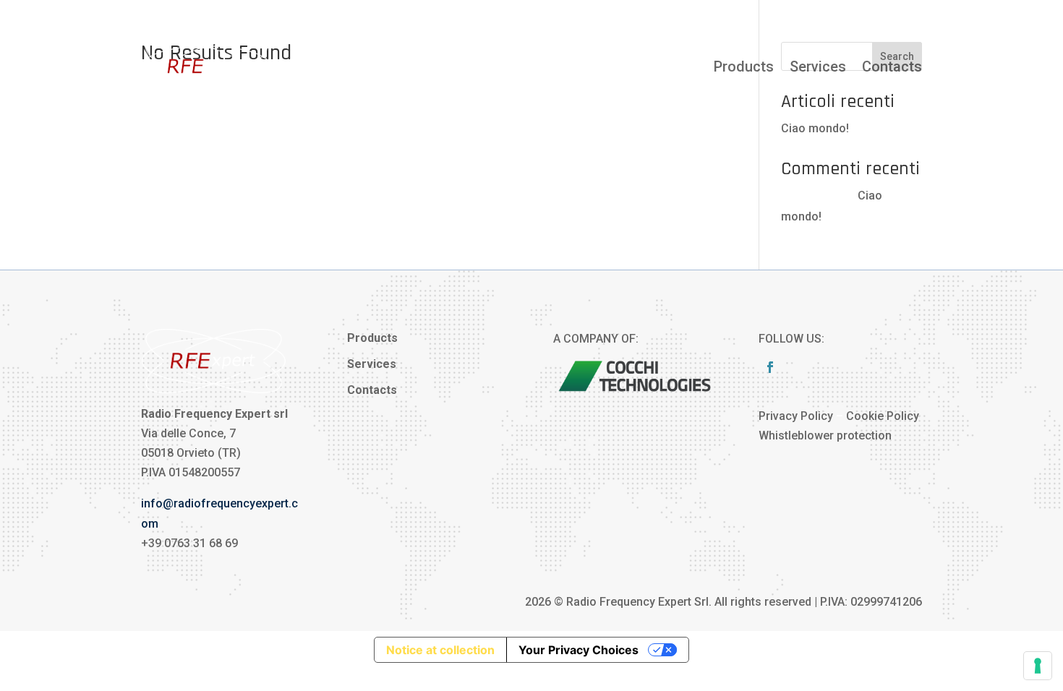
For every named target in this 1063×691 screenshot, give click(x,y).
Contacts (892, 66)
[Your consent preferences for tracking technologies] (1037, 665)
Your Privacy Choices (578, 650)
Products (744, 66)
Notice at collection (440, 650)
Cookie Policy (882, 416)
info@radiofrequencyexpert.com (839, 13)
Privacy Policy (796, 416)
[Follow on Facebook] (770, 367)
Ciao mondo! (815, 128)
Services (818, 66)
